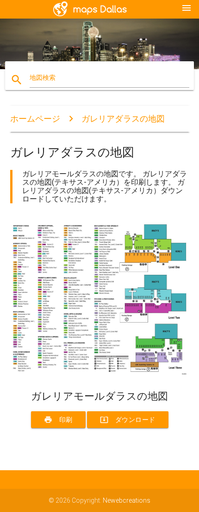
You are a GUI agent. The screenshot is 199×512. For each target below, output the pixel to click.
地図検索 (43, 77)
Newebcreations (126, 500)
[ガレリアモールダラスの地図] (99, 374)
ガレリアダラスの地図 (123, 118)
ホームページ (35, 118)
